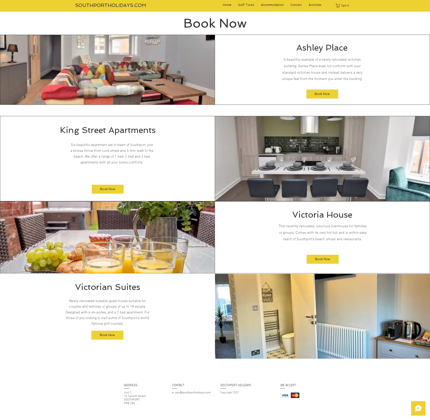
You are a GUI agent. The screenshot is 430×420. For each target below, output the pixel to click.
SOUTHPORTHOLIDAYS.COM (110, 5)
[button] (343, 5)
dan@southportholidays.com (193, 392)
